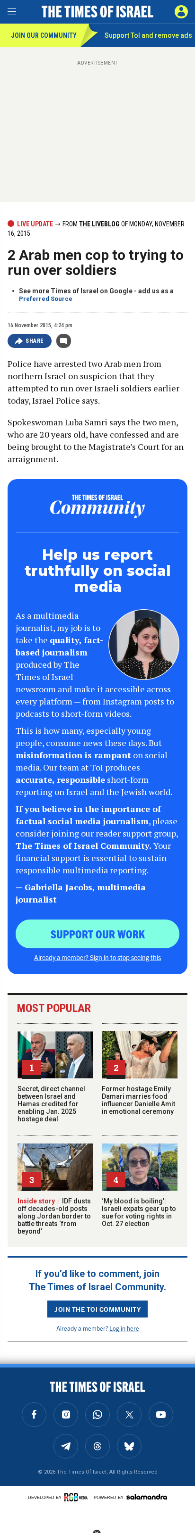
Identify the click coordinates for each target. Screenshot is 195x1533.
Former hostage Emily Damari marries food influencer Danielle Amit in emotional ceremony (138, 1100)
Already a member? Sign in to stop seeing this (97, 957)
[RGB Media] (77, 1497)
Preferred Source (45, 298)
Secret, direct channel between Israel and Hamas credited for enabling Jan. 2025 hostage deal (51, 1104)
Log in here (124, 1328)
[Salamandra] (146, 1497)
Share (35, 341)
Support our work (98, 934)
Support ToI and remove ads (148, 35)
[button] (181, 11)
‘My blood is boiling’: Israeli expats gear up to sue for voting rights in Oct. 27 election (139, 1212)
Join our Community (44, 35)
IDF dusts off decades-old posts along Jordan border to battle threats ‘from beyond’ (54, 1216)
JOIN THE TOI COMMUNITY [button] (97, 1309)
